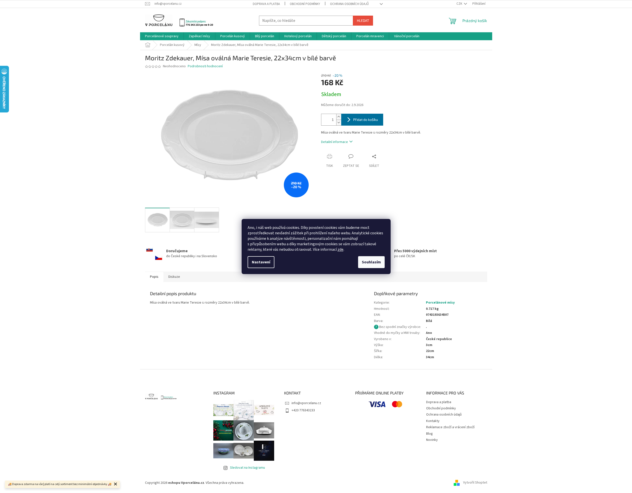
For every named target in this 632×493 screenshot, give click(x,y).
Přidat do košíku (365, 119)
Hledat (363, 20)
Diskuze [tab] (174, 276)
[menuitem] (162, 36)
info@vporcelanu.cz (306, 403)
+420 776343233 (303, 410)
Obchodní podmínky (305, 4)
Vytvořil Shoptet (475, 482)
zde (340, 249)
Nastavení (261, 262)
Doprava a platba (266, 4)
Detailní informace (334, 142)
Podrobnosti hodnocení (205, 66)
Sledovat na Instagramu (247, 467)
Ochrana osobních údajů (349, 4)
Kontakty (433, 421)
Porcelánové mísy (440, 302)
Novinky (432, 439)
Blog (429, 433)
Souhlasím (371, 262)
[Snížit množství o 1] (338, 122)
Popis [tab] (154, 276)
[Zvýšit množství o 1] (338, 117)
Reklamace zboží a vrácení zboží (450, 427)
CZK (459, 3)
